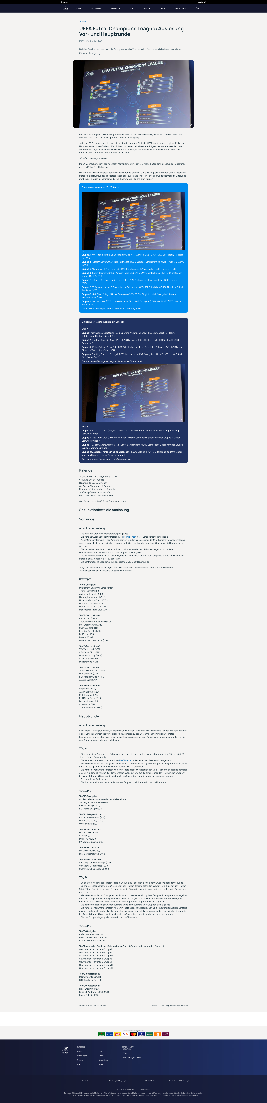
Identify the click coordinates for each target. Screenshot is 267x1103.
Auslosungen (82, 1056)
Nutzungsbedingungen (118, 1080)
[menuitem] (81, 8)
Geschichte (103, 1060)
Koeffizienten (129, 536)
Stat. (101, 1051)
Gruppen (80, 1060)
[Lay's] (117, 1034)
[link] (78, 8)
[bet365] (149, 1034)
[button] (115, 8)
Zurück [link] (84, 22)
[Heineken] (101, 1034)
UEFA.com (126, 1053)
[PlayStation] (109, 1034)
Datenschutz (87, 1080)
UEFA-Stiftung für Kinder (131, 1057)
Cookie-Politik (149, 1080)
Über (101, 1064)
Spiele (79, 1051)
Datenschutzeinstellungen (179, 1080)
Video (79, 1064)
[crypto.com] (141, 1034)
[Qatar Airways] (165, 1034)
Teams (101, 1056)
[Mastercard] (133, 1034)
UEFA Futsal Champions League (65, 8)
